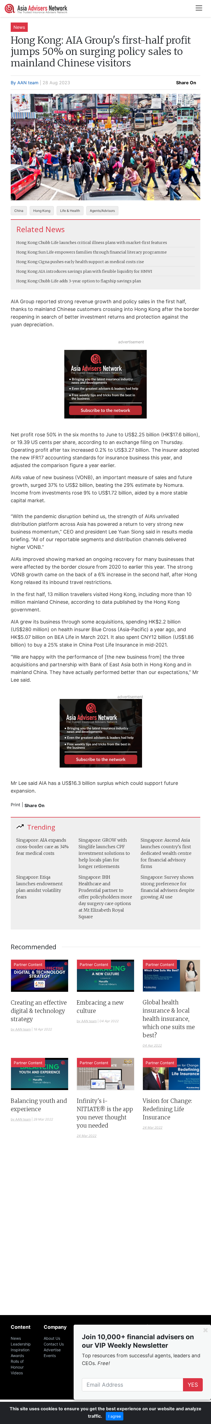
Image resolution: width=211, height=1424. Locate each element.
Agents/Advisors (102, 211)
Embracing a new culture (100, 1006)
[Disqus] (105, 1234)
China (18, 211)
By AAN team (24, 82)
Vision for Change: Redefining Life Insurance (167, 1109)
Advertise (52, 1349)
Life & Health (70, 211)
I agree (114, 1416)
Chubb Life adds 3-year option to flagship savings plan (89, 281)
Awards (17, 1355)
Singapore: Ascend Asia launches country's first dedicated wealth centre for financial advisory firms (166, 853)
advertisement (131, 341)
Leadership (21, 1344)
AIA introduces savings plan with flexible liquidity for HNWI (95, 271)
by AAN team (21, 1029)
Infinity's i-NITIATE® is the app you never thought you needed (105, 1113)
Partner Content (28, 964)
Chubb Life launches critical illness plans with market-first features (102, 242)
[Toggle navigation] (199, 8)
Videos (17, 1372)
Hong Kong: (27, 242)
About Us (52, 1338)
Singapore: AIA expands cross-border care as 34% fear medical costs (42, 846)
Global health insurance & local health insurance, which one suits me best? (169, 1019)
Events (50, 1355)
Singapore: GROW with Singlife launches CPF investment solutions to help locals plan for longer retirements (104, 853)
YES (193, 1384)
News (19, 27)
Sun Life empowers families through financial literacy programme (102, 252)
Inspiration (20, 1349)
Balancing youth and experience (39, 1105)
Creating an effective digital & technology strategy (39, 1011)
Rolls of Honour (17, 1364)
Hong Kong (41, 211)
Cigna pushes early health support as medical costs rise (91, 261)
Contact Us (54, 1344)
